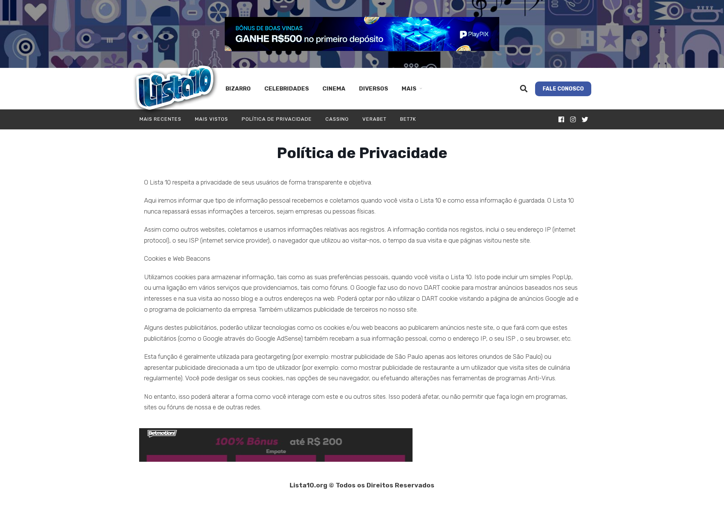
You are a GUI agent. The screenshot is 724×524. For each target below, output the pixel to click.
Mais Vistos (211, 119)
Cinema (333, 88)
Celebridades (286, 88)
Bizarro (238, 88)
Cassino (337, 119)
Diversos (373, 88)
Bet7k (408, 119)
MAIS (409, 88)
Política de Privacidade (277, 119)
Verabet (374, 119)
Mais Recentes (160, 119)
